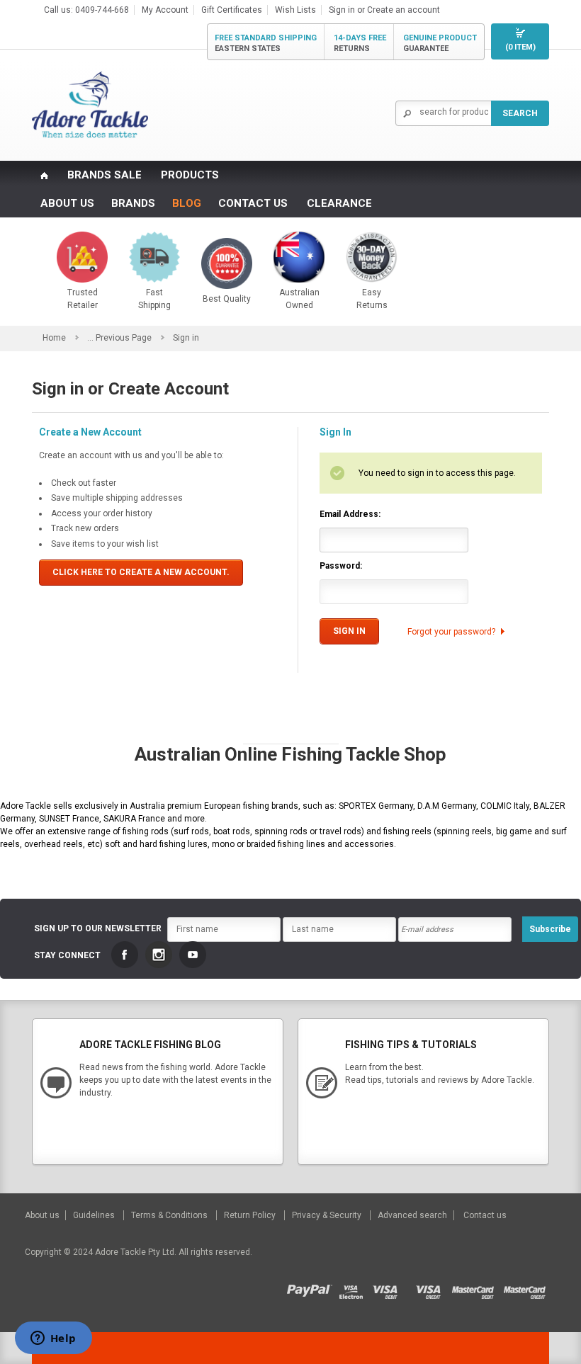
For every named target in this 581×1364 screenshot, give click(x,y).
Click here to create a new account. (141, 572)
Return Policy (251, 1215)
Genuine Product (440, 43)
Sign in (342, 10)
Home (54, 338)
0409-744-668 (102, 10)
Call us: (59, 10)
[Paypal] (313, 1287)
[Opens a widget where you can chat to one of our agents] (53, 1339)
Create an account (403, 10)
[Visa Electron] (356, 1287)
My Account (165, 10)
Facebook (124, 954)
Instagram (158, 954)
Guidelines (95, 1215)
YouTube (192, 954)
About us (43, 1215)
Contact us (485, 1215)
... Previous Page (119, 338)
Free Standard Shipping (266, 43)
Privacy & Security (327, 1215)
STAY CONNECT (67, 955)
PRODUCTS (190, 175)
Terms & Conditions (170, 1215)
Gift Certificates (231, 10)
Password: (341, 566)
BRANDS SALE (104, 175)
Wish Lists (295, 10)
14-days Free (360, 43)
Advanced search (412, 1215)
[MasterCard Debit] (477, 1287)
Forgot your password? (451, 632)
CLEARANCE (339, 203)
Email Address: (350, 514)
